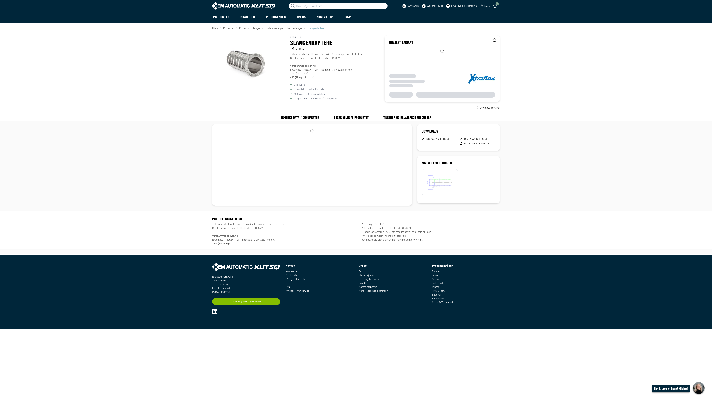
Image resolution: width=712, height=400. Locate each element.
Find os (289, 283)
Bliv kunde (413, 5)
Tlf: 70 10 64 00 (220, 284)
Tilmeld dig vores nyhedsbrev (246, 301)
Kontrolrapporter (368, 287)
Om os (362, 271)
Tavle (435, 275)
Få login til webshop (296, 279)
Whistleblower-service (297, 290)
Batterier (436, 294)
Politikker (364, 283)
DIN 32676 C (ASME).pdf (477, 143)
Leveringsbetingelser (370, 279)
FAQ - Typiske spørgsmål (464, 5)
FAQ (288, 287)
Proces (435, 287)
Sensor (435, 279)
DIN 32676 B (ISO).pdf (475, 139)
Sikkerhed (437, 283)
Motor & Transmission (443, 302)
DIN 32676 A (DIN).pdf (437, 139)
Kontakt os (291, 271)
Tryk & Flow (438, 290)
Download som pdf (490, 107)
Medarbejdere (366, 275)
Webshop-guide (434, 5)
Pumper (436, 271)
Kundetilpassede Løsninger (373, 290)
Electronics (438, 298)
